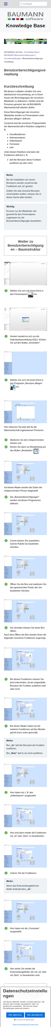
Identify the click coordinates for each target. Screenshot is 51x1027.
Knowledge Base (31, 52)
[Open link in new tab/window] (25, 41)
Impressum (34, 1025)
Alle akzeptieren (35, 1015)
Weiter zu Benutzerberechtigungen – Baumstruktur (25, 245)
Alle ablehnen (15, 1015)
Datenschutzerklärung (21, 1025)
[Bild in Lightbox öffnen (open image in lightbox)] (25, 273)
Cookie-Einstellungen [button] (25, 1020)
